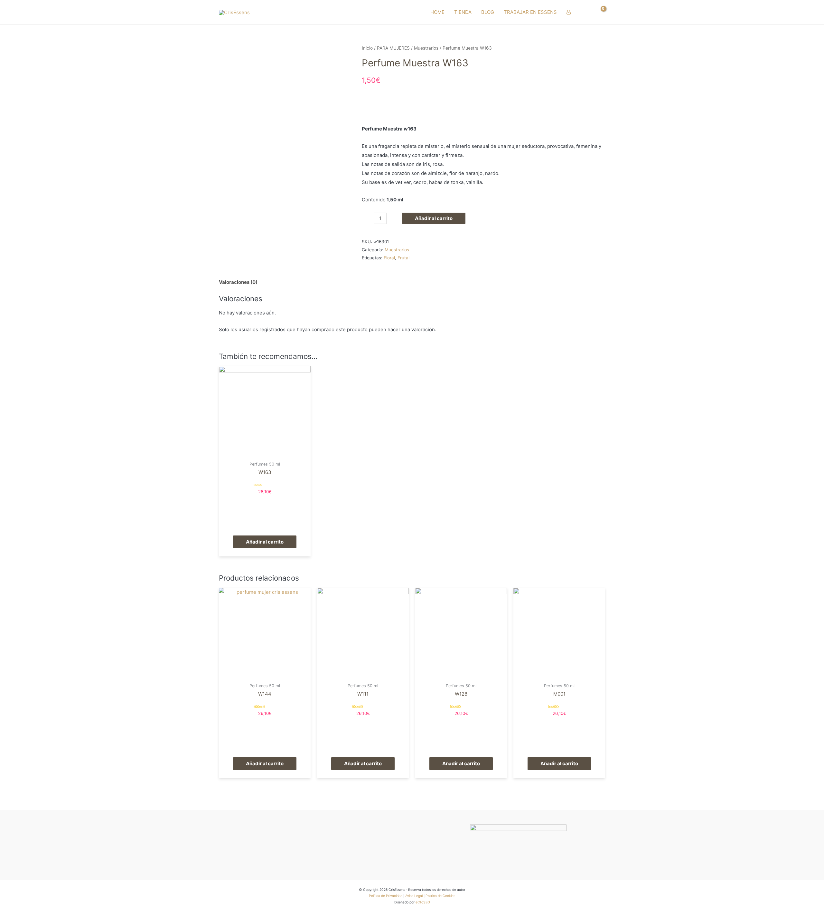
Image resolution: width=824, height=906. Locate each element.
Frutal (403, 257)
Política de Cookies (440, 896)
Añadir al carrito (434, 218)
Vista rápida (264, 452)
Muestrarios (426, 48)
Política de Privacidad (385, 896)
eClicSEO (423, 902)
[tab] (238, 282)
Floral (389, 257)
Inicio (367, 48)
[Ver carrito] (600, 12)
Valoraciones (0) (238, 282)
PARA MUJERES (393, 48)
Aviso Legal (414, 896)
